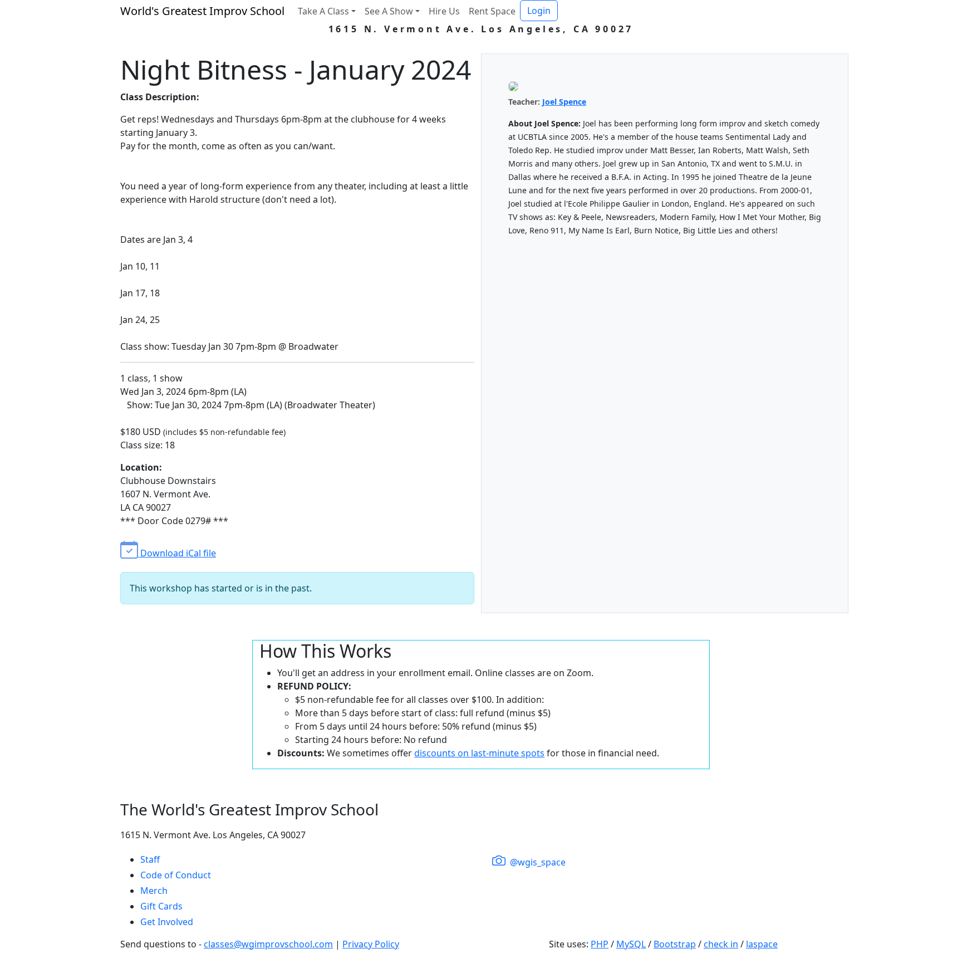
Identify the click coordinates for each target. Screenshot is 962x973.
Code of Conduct (175, 875)
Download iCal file (177, 553)
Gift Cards (161, 906)
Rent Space (492, 11)
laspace (762, 944)
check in (721, 944)
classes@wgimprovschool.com (268, 944)
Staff (150, 859)
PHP (599, 944)
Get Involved (166, 922)
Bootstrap (675, 944)
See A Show (389, 11)
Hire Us (444, 11)
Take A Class (323, 11)
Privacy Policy (370, 944)
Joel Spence (564, 101)
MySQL (631, 944)
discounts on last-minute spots (479, 753)
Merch (154, 890)
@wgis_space (537, 862)
